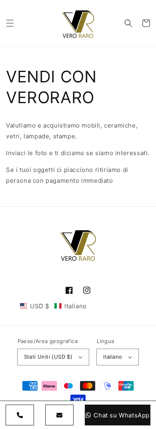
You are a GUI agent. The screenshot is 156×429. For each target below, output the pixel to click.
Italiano (112, 356)
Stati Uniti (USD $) (48, 356)
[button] (10, 23)
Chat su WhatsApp (122, 415)
